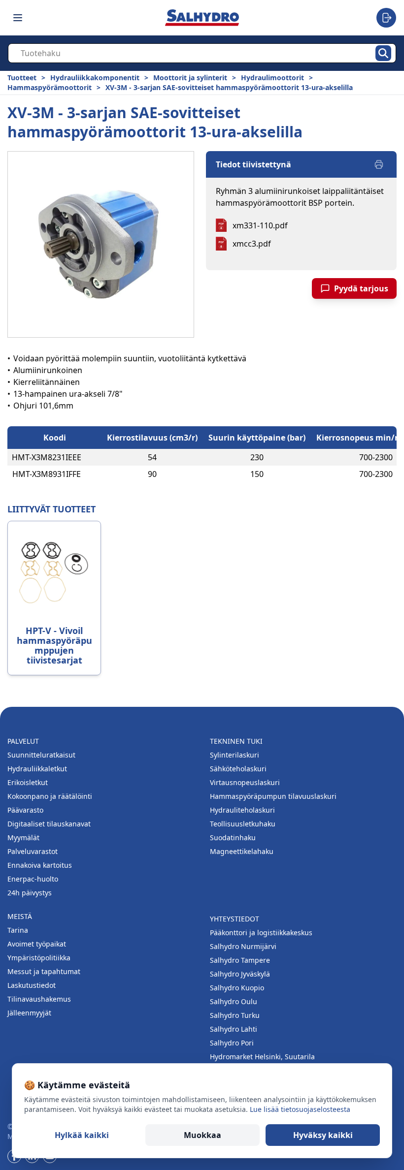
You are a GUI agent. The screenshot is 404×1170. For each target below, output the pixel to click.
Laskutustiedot (31, 985)
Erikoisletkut (27, 782)
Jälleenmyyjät (29, 1012)
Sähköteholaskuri (238, 768)
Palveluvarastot (32, 851)
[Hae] (383, 53)
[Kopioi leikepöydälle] (91, 457)
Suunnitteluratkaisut (41, 754)
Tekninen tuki (236, 741)
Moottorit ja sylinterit (190, 77)
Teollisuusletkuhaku (242, 823)
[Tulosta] (379, 164)
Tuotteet (21, 77)
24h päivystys (29, 892)
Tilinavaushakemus (39, 999)
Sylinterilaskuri (234, 754)
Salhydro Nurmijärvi (243, 946)
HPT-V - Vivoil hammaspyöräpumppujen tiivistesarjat (54, 645)
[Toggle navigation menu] (18, 18)
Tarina (17, 930)
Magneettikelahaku (241, 851)
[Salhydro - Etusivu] (202, 17)
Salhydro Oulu (233, 1001)
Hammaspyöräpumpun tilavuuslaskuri (273, 796)
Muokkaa (202, 1135)
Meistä (19, 916)
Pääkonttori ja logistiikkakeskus (261, 932)
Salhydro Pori (232, 1042)
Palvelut (23, 741)
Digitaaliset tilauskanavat (49, 823)
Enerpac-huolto (32, 879)
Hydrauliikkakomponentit (94, 77)
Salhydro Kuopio (237, 987)
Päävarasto (25, 810)
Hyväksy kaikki (323, 1135)
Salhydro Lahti (233, 1029)
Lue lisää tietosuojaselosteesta (300, 1109)
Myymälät (23, 837)
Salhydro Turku (235, 1015)
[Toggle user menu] (386, 18)
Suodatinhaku (233, 837)
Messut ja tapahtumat (43, 971)
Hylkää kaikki (82, 1135)
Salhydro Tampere (240, 960)
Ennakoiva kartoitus (39, 865)
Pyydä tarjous (361, 288)
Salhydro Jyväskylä (240, 974)
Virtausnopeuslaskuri (245, 782)
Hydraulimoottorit (272, 77)
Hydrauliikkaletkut (37, 768)
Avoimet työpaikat (36, 944)
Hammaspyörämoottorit (49, 87)
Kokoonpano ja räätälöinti (49, 796)
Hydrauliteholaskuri (242, 810)
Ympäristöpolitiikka (38, 957)
